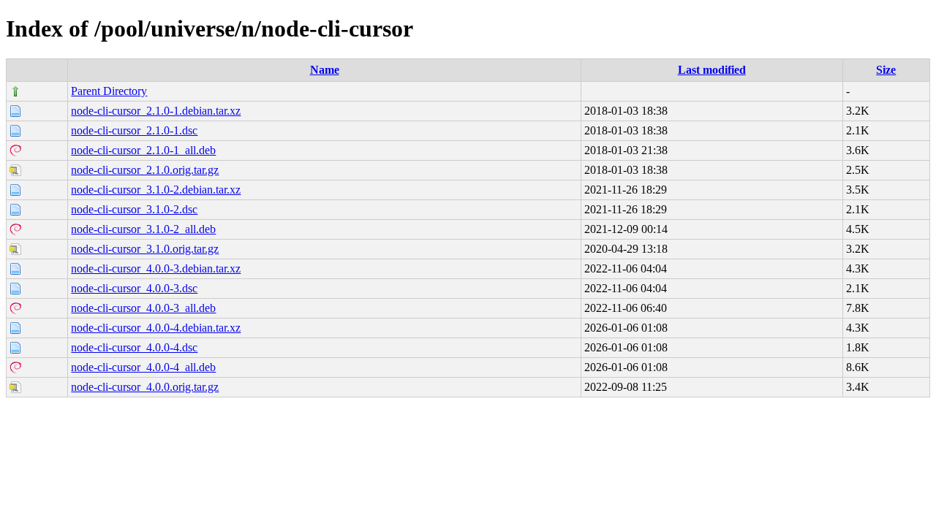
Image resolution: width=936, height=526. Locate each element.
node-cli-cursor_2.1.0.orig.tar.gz (145, 170)
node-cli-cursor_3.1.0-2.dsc (134, 209)
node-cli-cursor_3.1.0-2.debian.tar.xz (156, 189)
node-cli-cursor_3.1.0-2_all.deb (143, 229)
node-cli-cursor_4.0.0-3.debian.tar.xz (156, 268)
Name (324, 70)
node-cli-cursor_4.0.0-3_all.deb (143, 308)
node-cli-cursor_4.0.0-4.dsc (134, 347)
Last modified (712, 70)
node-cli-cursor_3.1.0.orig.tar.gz (145, 249)
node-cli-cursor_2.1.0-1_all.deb (143, 150)
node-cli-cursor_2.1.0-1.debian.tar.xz (156, 110)
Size (886, 70)
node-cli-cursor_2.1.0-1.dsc (134, 130)
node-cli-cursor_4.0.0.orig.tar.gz (145, 387)
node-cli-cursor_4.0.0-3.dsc (134, 288)
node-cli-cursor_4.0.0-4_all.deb (143, 367)
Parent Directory (109, 91)
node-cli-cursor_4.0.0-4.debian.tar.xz (156, 327)
